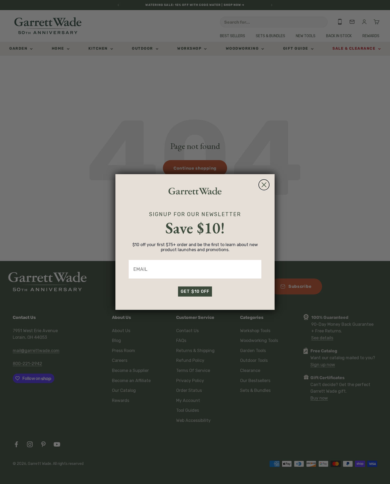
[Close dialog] (264, 184)
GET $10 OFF (195, 291)
